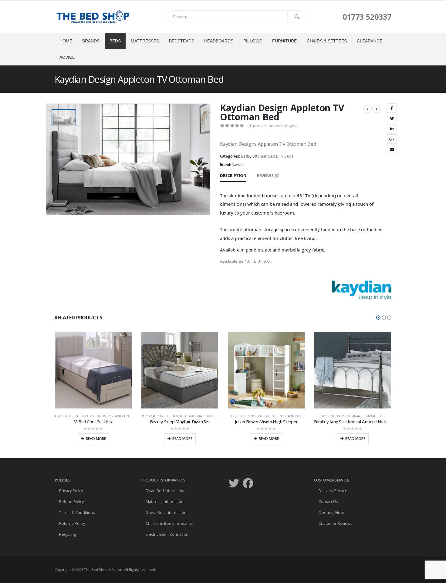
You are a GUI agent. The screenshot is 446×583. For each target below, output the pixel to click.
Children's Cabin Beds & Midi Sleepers (211, 416)
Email (392, 149)
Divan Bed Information (166, 490)
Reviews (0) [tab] (268, 175)
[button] (378, 317)
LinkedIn (392, 129)
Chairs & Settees (327, 40)
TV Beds (286, 156)
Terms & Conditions (77, 512)
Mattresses (145, 40)
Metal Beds (289, 416)
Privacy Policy (71, 490)
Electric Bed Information (167, 534)
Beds (115, 40)
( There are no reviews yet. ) (272, 125)
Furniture (284, 40)
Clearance (369, 40)
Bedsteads (181, 40)
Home (65, 40)
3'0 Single (92, 416)
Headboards (218, 40)
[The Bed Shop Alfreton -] (92, 17)
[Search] (297, 17)
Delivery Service (333, 490)
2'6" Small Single (69, 416)
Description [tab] (233, 175)
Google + (392, 139)
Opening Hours (332, 512)
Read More (96, 438)
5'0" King (242, 416)
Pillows (252, 40)
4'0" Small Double (117, 416)
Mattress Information (165, 501)
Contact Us (328, 501)
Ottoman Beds (264, 156)
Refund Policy (71, 501)
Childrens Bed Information (169, 523)
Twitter (392, 118)
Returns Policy (72, 523)
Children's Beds (164, 416)
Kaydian (238, 164)
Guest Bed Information (166, 512)
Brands (91, 40)
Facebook (392, 108)
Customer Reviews (336, 523)
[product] (93, 370)
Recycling (67, 534)
